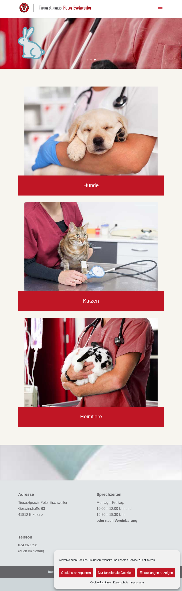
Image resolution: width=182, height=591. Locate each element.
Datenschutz (120, 582)
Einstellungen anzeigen (156, 573)
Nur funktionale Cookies (115, 573)
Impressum (137, 582)
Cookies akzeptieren (76, 573)
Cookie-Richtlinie (100, 582)
